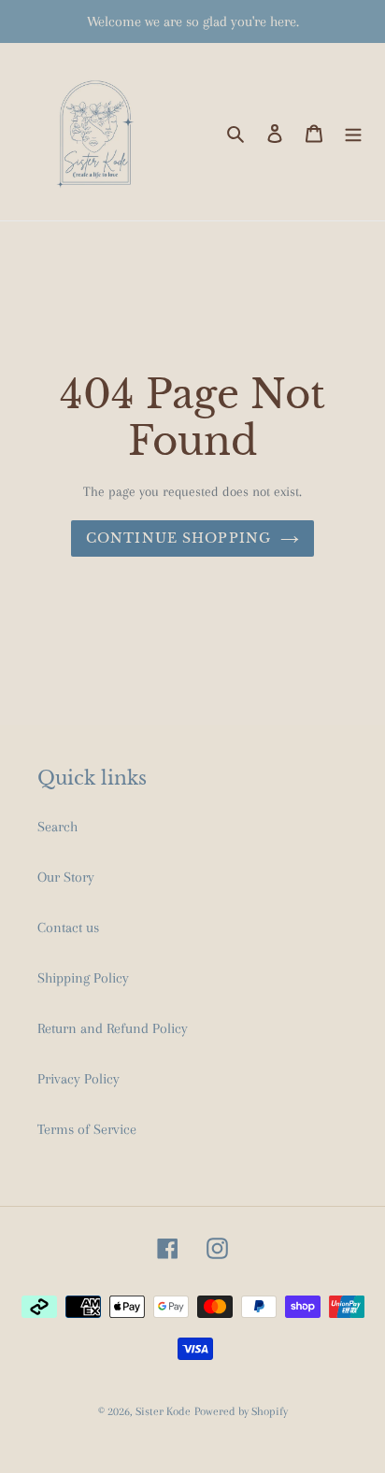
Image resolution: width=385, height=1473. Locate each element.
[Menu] (353, 131)
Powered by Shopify (241, 1411)
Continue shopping (178, 538)
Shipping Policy (83, 978)
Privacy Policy (78, 1078)
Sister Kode (163, 1411)
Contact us (68, 927)
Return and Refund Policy (112, 1028)
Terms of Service (86, 1129)
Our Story (65, 877)
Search (57, 826)
